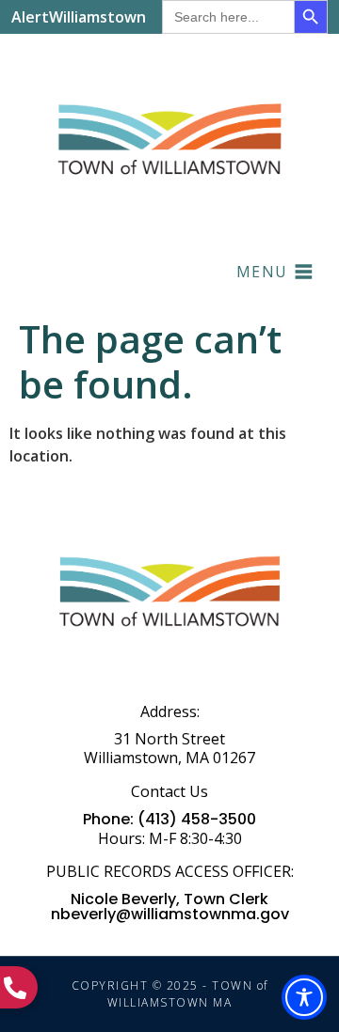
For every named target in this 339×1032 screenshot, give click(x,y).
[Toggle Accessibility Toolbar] (304, 997)
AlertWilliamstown (78, 17)
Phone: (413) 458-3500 (169, 819)
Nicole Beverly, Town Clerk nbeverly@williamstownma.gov (170, 907)
